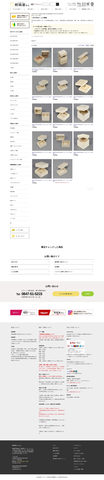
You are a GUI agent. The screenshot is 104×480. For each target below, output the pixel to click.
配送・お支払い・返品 (79, 458)
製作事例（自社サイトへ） (61, 262)
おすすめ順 (81, 45)
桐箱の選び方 (14, 266)
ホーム (32, 36)
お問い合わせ (77, 456)
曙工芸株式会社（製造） (23, 461)
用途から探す (14, 123)
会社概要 (57, 266)
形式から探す (14, 96)
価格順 (87, 45)
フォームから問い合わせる (65, 293)
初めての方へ (14, 262)
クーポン (76, 466)
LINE (87, 294)
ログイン (69, 3)
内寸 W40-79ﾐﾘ (37, 36)
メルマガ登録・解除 (78, 469)
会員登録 (74, 3)
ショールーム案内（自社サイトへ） (64, 271)
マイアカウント (77, 445)
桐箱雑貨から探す (15, 164)
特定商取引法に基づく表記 (80, 461)
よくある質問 (14, 271)
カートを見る (77, 450)
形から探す (13, 73)
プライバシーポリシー (79, 464)
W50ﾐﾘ (42, 36)
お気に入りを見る (72, 5)
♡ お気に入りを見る (79, 453)
